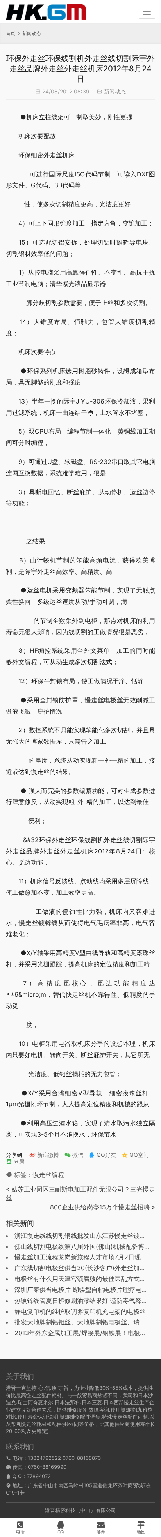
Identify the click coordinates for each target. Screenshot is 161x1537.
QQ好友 (105, 1154)
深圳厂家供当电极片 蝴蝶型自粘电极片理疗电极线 (84, 1290)
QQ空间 (138, 1154)
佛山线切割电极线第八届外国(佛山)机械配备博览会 (85, 1246)
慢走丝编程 (48, 1175)
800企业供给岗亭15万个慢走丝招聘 (100, 1207)
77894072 (39, 1476)
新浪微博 (47, 1154)
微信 (73, 1154)
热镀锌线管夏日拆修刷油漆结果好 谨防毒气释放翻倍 (87, 1300)
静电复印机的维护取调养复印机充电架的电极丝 (80, 1311)
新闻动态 (115, 91)
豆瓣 (18, 1161)
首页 (10, 33)
